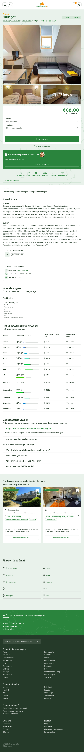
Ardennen (6, 655)
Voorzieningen (21, 191)
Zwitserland (49, 695)
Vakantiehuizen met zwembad (15, 708)
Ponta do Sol (49, 660)
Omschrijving (8, 191)
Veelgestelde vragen (38, 191)
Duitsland (48, 687)
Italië (5, 693)
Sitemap (6, 732)
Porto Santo (49, 663)
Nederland (7, 687)
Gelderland (7, 674)
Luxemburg (6, 21)
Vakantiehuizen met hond (13, 711)
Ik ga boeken (42, 139)
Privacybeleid (49, 732)
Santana (47, 677)
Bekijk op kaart (49, 21)
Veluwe (6, 652)
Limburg (6, 669)
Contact (6, 729)
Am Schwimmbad (12, 510)
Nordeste (48, 666)
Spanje (5, 695)
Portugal (47, 698)
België (5, 698)
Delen (67, 17)
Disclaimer (48, 726)
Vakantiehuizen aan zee (12, 714)
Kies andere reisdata (21, 538)
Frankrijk (6, 690)
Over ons (6, 723)
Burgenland (7, 666)
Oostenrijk (48, 693)
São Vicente (49, 652)
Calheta (47, 655)
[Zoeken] (10, 4)
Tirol (4, 663)
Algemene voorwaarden (53, 729)
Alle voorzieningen (13, 180)
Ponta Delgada (50, 674)
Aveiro (46, 657)
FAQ (46, 723)
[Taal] (79, 4)
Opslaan (77, 17)
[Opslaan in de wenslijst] (37, 490)
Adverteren (7, 726)
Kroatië (47, 690)
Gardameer (7, 660)
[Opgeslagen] (74, 4)
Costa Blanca (8, 657)
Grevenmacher (15, 21)
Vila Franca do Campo (53, 672)
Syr (46, 510)
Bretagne (6, 672)
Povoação (48, 669)
